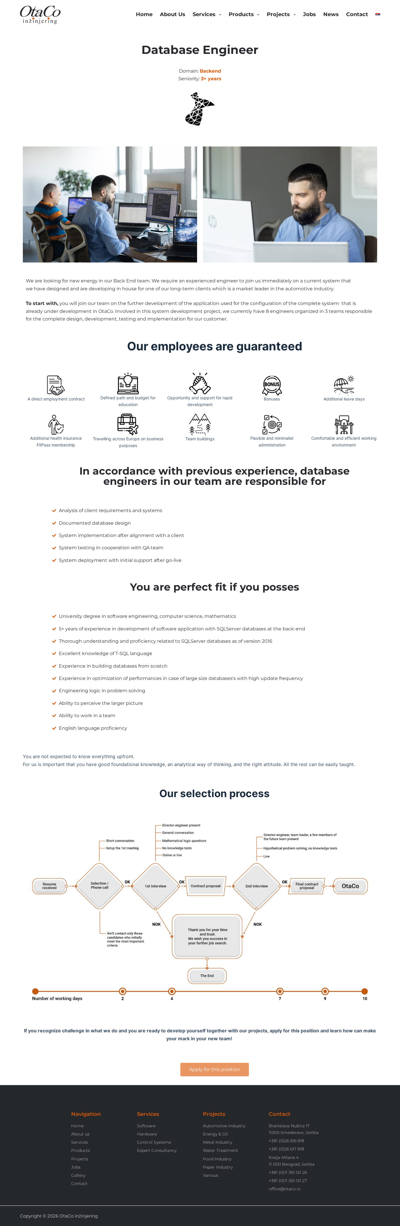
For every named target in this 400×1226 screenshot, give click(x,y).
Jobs (309, 14)
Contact (357, 14)
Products (241, 14)
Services (204, 14)
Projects (278, 14)
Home (144, 14)
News (331, 14)
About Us (172, 14)
